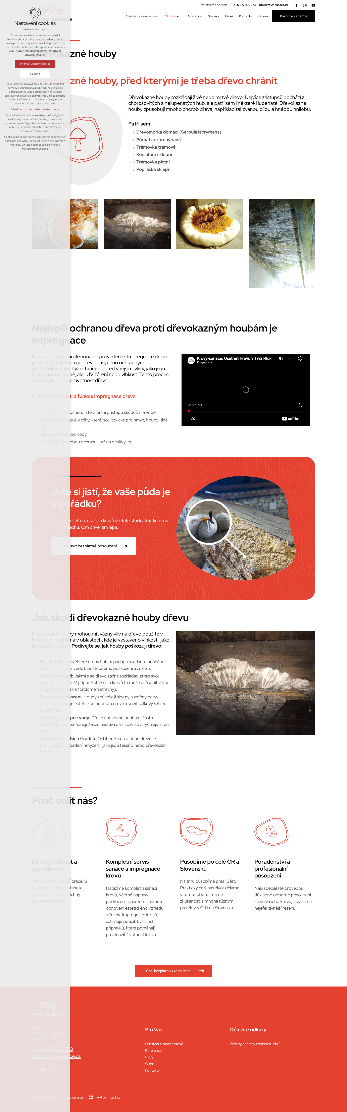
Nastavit (35, 73)
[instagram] (305, 5)
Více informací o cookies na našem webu (35, 109)
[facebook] (296, 5)
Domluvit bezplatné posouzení (88, 546)
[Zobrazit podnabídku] (178, 16)
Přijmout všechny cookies (35, 63)
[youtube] (313, 5)
